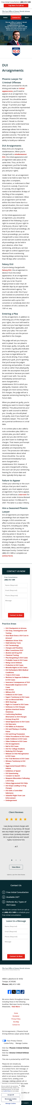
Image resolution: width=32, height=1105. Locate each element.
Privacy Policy (16, 1019)
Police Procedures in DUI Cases (17, 736)
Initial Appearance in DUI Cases (17, 722)
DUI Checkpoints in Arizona (16, 628)
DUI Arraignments (12, 744)
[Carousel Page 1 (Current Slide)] (12, 860)
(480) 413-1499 (14, 984)
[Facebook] (10, 992)
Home (5, 17)
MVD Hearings (11, 702)
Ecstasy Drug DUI (12, 719)
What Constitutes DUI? (14, 650)
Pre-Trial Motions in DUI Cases (17, 759)
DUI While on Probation (15, 727)
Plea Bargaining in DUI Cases (17, 658)
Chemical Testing (12, 655)
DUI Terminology (12, 645)
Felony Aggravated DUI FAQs (17, 783)
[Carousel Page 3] (20, 860)
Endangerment (11, 800)
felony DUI (6, 270)
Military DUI (10, 692)
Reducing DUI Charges (14, 751)
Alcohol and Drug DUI (14, 653)
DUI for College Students (15, 749)
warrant (23, 494)
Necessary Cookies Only (11, 1099)
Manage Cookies (22, 1043)
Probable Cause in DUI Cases (16, 660)
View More (16, 867)
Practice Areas (9, 623)
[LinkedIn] (18, 992)
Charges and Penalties (14, 648)
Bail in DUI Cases (12, 746)
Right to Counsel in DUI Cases (17, 704)
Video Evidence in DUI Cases (16, 741)
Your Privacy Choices (14, 1041)
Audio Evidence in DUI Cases (16, 739)
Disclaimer (16, 1016)
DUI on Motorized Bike (14, 700)
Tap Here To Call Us (16, 5)
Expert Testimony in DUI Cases (17, 697)
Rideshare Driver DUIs (14, 640)
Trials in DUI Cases (13, 675)
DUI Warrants (11, 724)
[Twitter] (14, 992)
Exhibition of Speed (13, 771)
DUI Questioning (12, 773)
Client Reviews (16, 812)
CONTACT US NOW (16, 571)
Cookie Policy (8, 1043)
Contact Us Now (16, 615)
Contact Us (16, 17)
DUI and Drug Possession (15, 734)
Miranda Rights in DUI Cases (16, 667)
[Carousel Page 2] (16, 860)
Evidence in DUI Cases (14, 695)
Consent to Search (13, 776)
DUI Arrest (10, 690)
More (27, 17)
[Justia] (22, 992)
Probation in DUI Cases (14, 665)
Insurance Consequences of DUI (18, 682)
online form (7, 556)
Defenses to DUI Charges (15, 707)
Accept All (11, 1095)
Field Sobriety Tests (13, 643)
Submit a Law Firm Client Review (16, 874)
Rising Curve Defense (14, 663)
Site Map (16, 1022)
